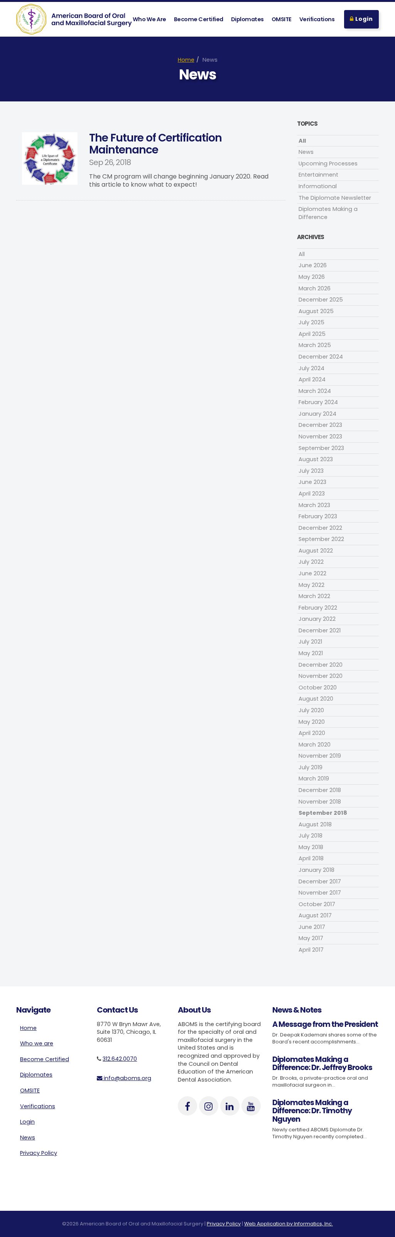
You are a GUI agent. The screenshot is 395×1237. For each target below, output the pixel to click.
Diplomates (247, 19)
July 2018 (310, 835)
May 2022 (311, 585)
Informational (318, 186)
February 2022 (318, 608)
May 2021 (311, 653)
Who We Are (149, 19)
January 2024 (317, 414)
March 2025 (315, 345)
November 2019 (320, 756)
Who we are (36, 1043)
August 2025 (316, 311)
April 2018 (311, 858)
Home (186, 60)
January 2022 (317, 619)
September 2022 (321, 539)
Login (363, 19)
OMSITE (282, 19)
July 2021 (310, 641)
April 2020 (312, 733)
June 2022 (312, 573)
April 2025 (312, 334)
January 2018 (316, 870)
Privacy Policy (38, 1153)
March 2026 (315, 288)
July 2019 (310, 767)
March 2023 (314, 505)
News (306, 152)
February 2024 (318, 402)
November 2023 (320, 436)
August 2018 (315, 824)
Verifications (317, 19)
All (302, 141)
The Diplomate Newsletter (335, 198)
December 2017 (320, 881)
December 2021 (320, 630)
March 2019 (314, 778)
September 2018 (323, 813)
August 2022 (316, 550)
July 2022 (311, 562)
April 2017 (311, 950)
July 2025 (311, 322)
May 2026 (312, 277)
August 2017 (315, 915)
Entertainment (318, 175)
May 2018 (311, 847)
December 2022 (320, 528)
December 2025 (321, 299)
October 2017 (317, 904)
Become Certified (198, 19)
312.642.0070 (120, 1059)
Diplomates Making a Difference (328, 213)
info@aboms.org (126, 1078)
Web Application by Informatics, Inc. (288, 1223)
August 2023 (316, 459)
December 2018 (320, 790)
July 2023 (311, 471)
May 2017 (311, 938)
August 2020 (316, 699)
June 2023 (312, 482)
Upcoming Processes (328, 163)
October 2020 (318, 687)
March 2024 (315, 391)
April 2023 (312, 493)
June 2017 (312, 927)
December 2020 (321, 665)
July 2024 (311, 368)
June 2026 (313, 265)
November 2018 (320, 802)
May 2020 (312, 722)
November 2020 (321, 676)
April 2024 (312, 379)
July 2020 (311, 710)
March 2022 (314, 596)
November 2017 (320, 893)
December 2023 (320, 425)
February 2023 (318, 516)
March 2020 (315, 744)
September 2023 (321, 448)
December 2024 (321, 357)
